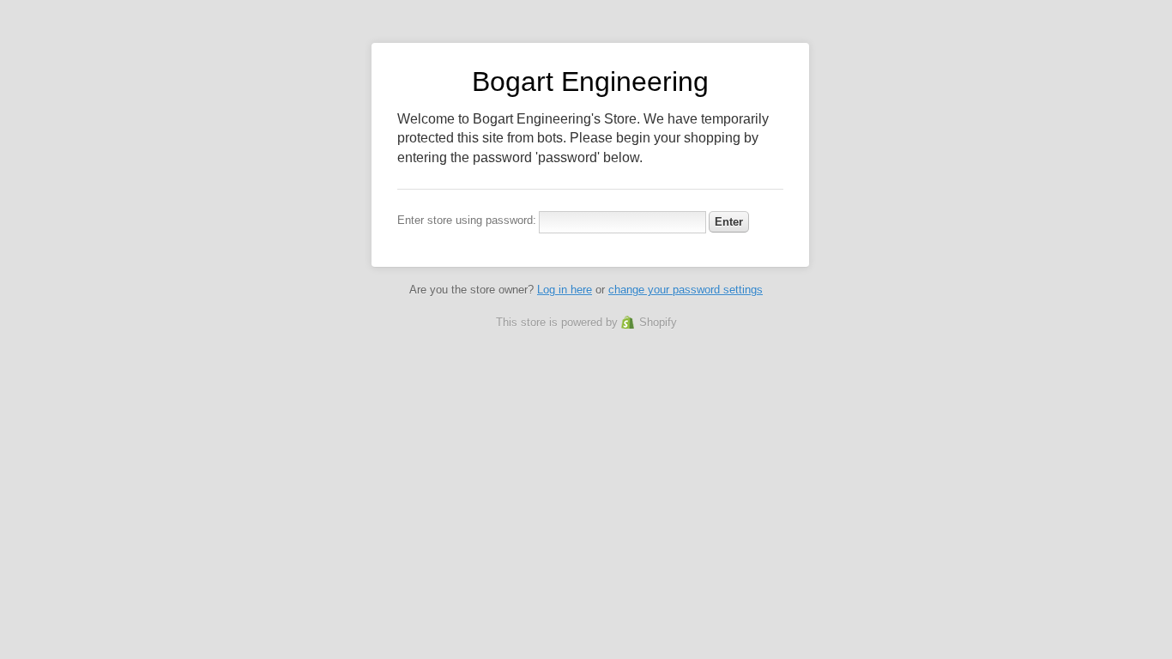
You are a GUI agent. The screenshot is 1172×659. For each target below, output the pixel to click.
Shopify (658, 322)
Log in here (564, 289)
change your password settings (685, 289)
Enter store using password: (466, 220)
